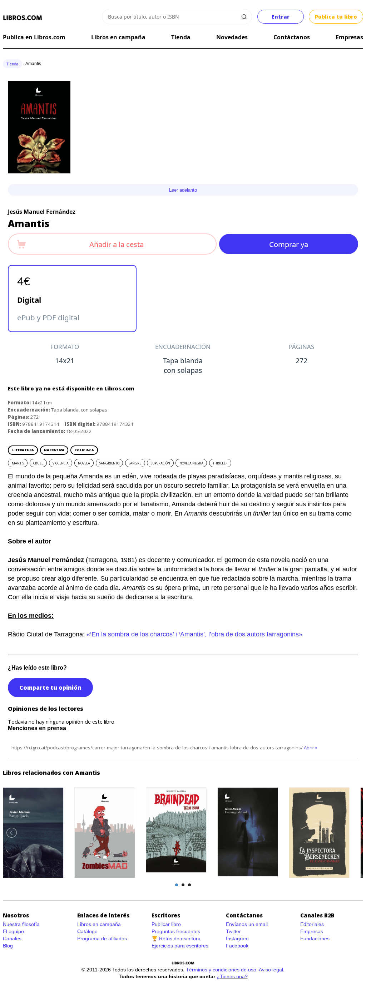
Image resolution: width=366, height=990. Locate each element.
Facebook (237, 946)
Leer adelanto (183, 190)
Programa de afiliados (102, 938)
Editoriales (312, 924)
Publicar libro (166, 924)
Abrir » (310, 747)
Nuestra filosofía (21, 924)
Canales (12, 938)
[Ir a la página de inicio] (23, 18)
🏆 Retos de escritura (176, 938)
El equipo (13, 931)
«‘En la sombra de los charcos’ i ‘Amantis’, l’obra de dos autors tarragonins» (194, 634)
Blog (8, 946)
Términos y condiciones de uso (221, 969)
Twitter (233, 931)
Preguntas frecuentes (176, 931)
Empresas (349, 37)
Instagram (237, 938)
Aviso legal (271, 969)
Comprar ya (288, 244)
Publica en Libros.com (34, 37)
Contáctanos (291, 37)
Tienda (181, 37)
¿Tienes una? (232, 976)
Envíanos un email (247, 924)
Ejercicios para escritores (180, 946)
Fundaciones (315, 938)
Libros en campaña (118, 37)
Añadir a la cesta (116, 244)
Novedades (232, 37)
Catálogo (87, 931)
